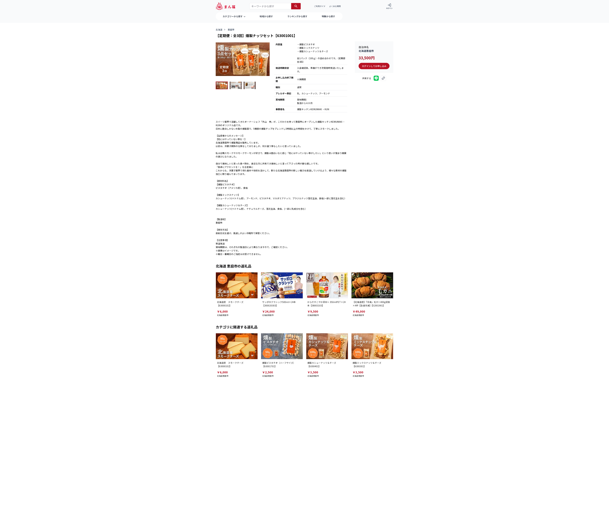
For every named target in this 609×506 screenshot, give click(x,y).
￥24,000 (268, 311)
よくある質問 (335, 6)
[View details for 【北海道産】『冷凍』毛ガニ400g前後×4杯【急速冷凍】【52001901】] (372, 285)
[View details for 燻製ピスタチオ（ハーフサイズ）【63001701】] (282, 346)
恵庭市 (231, 29)
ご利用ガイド (319, 6)
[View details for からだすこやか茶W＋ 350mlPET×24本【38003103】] (327, 285)
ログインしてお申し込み (374, 66)
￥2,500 (267, 372)
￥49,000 (359, 311)
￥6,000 (222, 311)
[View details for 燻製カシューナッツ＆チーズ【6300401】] (327, 346)
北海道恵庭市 (366, 51)
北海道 (219, 29)
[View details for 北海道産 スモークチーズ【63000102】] (237, 285)
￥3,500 (312, 372)
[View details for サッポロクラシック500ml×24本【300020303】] (282, 285)
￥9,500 (312, 311)
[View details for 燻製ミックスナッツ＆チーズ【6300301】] (372, 346)
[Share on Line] (376, 78)
